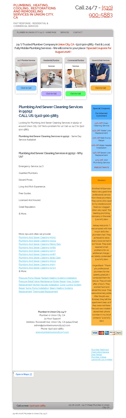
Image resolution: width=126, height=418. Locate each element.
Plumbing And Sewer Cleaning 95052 (37, 237)
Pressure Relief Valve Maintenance (36, 281)
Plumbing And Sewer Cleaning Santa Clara (40, 257)
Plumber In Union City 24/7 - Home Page (36, 32)
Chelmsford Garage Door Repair (100, 353)
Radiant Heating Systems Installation (59, 278)
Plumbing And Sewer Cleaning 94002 (37, 241)
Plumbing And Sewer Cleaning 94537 (37, 251)
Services (64, 32)
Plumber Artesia (98, 357)
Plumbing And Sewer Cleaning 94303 (37, 268)
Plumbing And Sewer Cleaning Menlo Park (40, 244)
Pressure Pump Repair (30, 278)
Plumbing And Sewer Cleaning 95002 (37, 261)
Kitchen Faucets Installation (46, 285)
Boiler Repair (59, 281)
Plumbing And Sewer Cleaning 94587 (37, 254)
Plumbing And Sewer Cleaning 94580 (37, 247)
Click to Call (26, 88)
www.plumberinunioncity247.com (52, 332)
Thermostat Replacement (45, 291)
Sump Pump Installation (37, 288)
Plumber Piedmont (100, 349)
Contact (78, 32)
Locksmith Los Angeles (101, 359)
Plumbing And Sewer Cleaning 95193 (37, 264)
